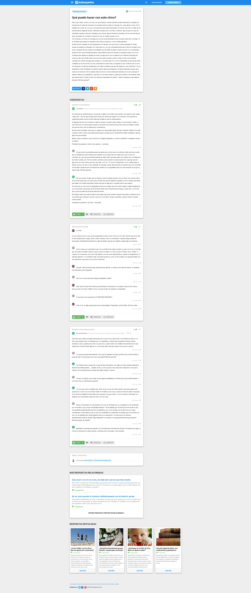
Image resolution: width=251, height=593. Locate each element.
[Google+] (85, 587)
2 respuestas (79, 490)
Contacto (92, 584)
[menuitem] (83, 88)
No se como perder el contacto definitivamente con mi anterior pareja (103, 496)
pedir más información (102, 460)
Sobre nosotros (77, 584)
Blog (88, 584)
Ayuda (84, 584)
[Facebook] (82, 587)
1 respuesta (78, 507)
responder (88, 460)
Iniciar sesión (157, 2)
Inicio (71, 584)
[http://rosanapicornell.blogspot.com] (127, 333)
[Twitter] (79, 587)
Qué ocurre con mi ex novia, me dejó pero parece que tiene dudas (101, 480)
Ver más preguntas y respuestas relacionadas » (106, 513)
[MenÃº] (72, 2)
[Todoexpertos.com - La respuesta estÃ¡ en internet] (84, 2)
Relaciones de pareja (79, 11)
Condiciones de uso (101, 584)
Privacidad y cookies (113, 584)
